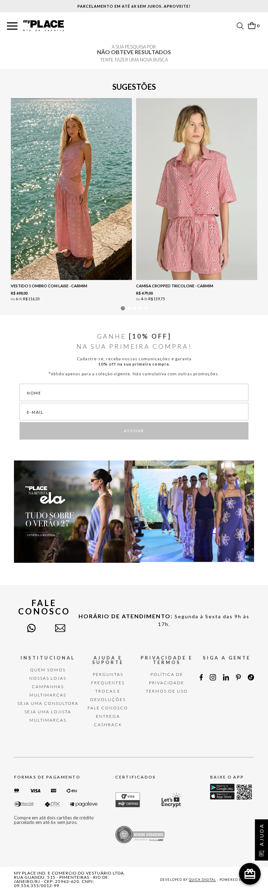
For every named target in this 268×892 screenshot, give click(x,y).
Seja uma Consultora (48, 703)
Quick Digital (202, 880)
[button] (12, 26)
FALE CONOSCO (108, 707)
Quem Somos (48, 669)
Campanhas (48, 686)
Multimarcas (47, 695)
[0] (251, 25)
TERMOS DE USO (167, 691)
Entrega (108, 716)
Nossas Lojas (47, 678)
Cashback (108, 724)
